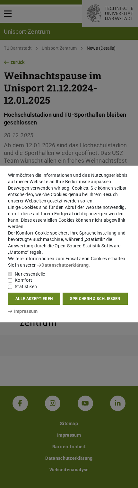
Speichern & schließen (95, 298)
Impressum (26, 311)
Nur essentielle (30, 274)
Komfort (23, 280)
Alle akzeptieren (34, 298)
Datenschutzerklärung (65, 265)
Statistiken (26, 286)
